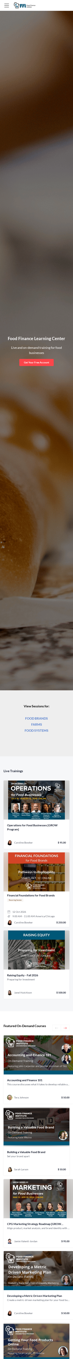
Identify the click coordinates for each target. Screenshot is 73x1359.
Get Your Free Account (36, 362)
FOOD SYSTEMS (36, 730)
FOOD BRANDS (36, 718)
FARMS (36, 724)
